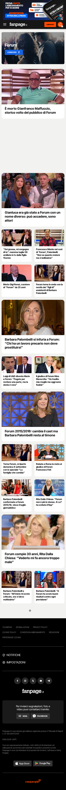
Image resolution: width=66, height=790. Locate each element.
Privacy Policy (40, 627)
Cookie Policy (9, 632)
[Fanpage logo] (18, 25)
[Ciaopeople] (33, 781)
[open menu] (3, 24)
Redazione (54, 632)
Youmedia (7, 627)
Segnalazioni (22, 627)
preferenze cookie (11, 637)
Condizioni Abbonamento (32, 632)
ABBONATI (50, 24)
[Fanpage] (33, 691)
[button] (22, 763)
